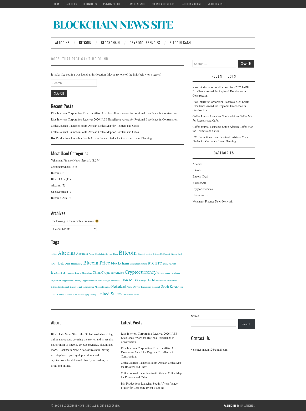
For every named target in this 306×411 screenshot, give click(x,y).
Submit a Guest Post (164, 4)
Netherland (118, 286)
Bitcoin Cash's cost (161, 253)
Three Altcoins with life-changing (74, 294)
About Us (71, 4)
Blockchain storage (138, 263)
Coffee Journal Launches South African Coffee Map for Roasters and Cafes (95, 126)
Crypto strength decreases (107, 280)
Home (57, 4)
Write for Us (215, 4)
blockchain (120, 263)
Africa (54, 253)
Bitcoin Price (96, 262)
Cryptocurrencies (144, 42)
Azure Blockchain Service (100, 253)
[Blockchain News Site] (113, 24)
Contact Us (90, 4)
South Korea (169, 286)
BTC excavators (165, 263)
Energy (142, 280)
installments (160, 280)
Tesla (54, 294)
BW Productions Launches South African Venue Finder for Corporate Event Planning (101, 138)
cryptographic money (71, 280)
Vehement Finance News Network (71, 160)
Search (195, 316)
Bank (115, 253)
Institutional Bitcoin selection (71, 286)
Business (58, 272)
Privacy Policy (111, 4)
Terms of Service (136, 4)
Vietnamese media (131, 294)
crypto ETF (56, 280)
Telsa (180, 286)
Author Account (192, 4)
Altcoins (62, 42)
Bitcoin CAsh (180, 42)
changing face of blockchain (79, 272)
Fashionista (232, 405)
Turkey (93, 294)
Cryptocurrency (141, 271)
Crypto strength (89, 280)
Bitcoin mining (70, 263)
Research (156, 286)
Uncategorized (59, 192)
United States (109, 294)
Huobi (151, 280)
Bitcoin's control (145, 253)
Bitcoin (85, 42)
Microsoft (99, 286)
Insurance (89, 286)
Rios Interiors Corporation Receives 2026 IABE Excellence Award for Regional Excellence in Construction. (114, 113)
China (97, 272)
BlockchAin (110, 42)
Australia (82, 253)
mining (107, 286)
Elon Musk (129, 279)
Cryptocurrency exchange (168, 272)
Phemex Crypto (133, 286)
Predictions (146, 286)
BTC (151, 263)
